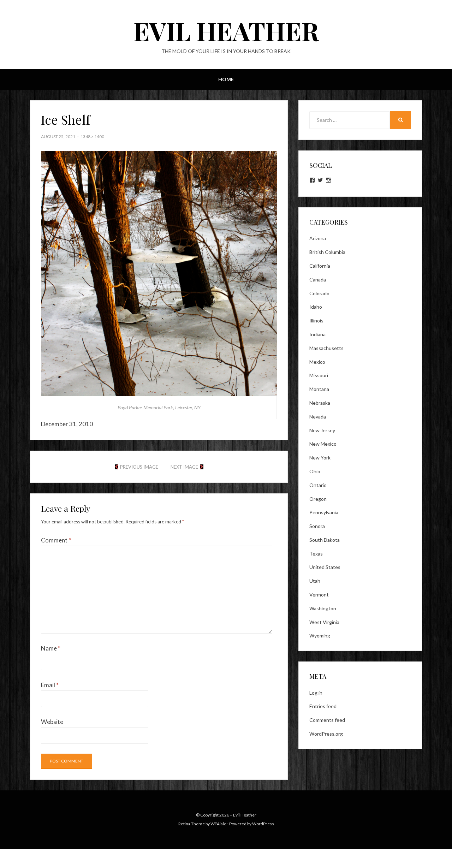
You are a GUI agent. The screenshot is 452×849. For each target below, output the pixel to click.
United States (324, 567)
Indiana (317, 334)
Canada (317, 280)
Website (52, 721)
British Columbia (327, 252)
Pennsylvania (323, 512)
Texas (316, 554)
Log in (315, 693)
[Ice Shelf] (159, 272)
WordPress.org (326, 734)
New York (320, 458)
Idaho (315, 307)
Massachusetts (326, 348)
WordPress (263, 823)
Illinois (316, 320)
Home (226, 79)
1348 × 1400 (92, 136)
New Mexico (323, 444)
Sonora (317, 526)
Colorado (319, 293)
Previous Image (139, 467)
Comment (56, 540)
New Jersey (322, 430)
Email (50, 685)
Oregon (318, 499)
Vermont (319, 595)
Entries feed (323, 706)
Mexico (317, 362)
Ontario (318, 485)
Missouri (318, 375)
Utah (314, 581)
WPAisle (218, 823)
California (319, 266)
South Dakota (324, 540)
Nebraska (319, 403)
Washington (322, 608)
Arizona (317, 238)
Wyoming (319, 636)
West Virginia (324, 622)
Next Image (184, 467)
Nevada (317, 417)
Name (50, 648)
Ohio (314, 471)
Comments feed (327, 720)
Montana (319, 389)
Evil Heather (226, 30)
